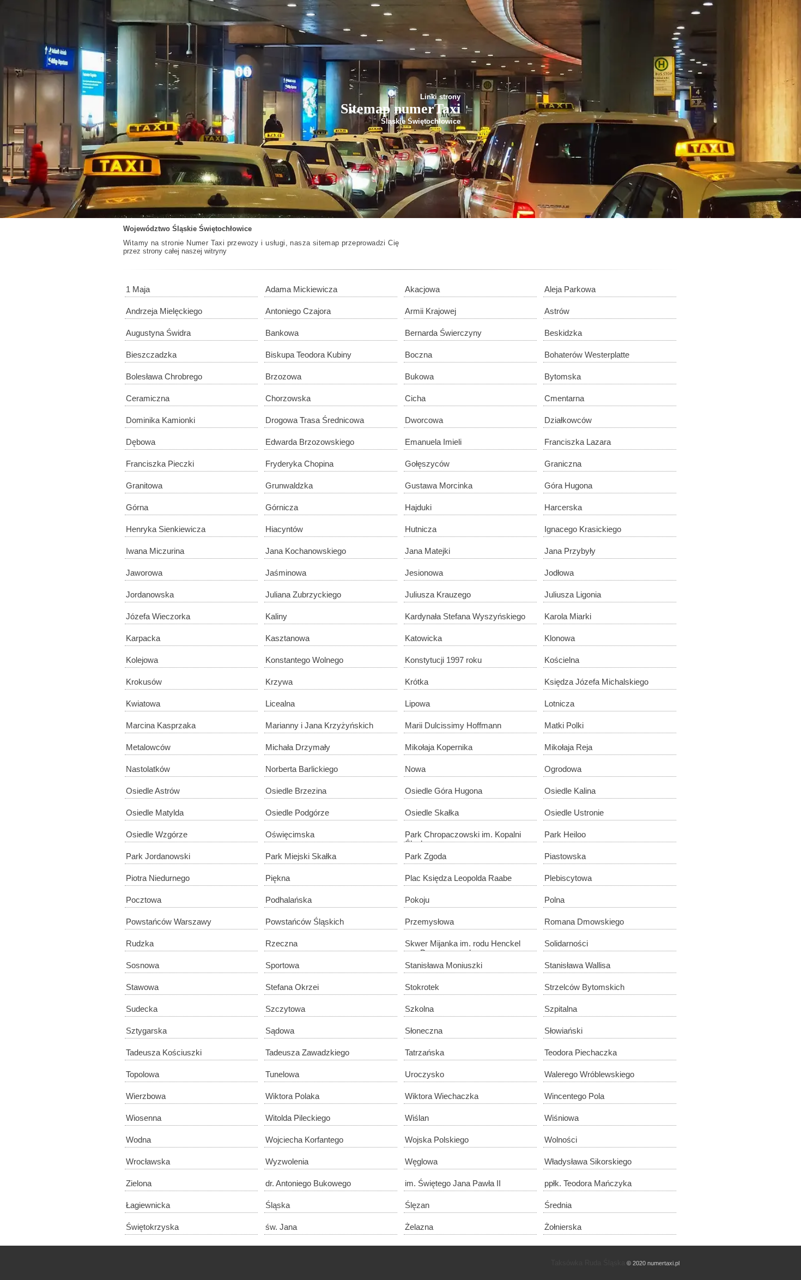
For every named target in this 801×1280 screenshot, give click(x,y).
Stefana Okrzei (292, 987)
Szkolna (419, 1008)
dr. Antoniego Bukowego (308, 1183)
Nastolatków (148, 769)
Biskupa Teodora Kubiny (308, 354)
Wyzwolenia (286, 1161)
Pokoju (417, 899)
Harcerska (563, 507)
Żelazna (419, 1226)
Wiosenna (143, 1117)
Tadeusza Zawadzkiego (307, 1052)
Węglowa (421, 1161)
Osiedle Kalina (570, 790)
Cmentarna (564, 398)
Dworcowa (424, 420)
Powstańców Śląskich (304, 921)
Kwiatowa (143, 703)
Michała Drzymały (297, 747)
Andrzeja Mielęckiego (164, 311)
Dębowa (140, 441)
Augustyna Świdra (158, 332)
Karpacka (143, 638)
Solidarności (566, 943)
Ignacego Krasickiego (582, 529)
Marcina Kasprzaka (161, 725)
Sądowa (279, 1030)
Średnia (558, 1205)
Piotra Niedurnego (158, 878)
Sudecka (141, 1008)
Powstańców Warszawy (168, 921)
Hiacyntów (284, 529)
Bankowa (282, 332)
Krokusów (144, 681)
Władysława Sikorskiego (588, 1161)
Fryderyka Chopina (299, 463)
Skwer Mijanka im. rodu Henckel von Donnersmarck (462, 945)
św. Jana (281, 1226)
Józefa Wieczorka (158, 616)
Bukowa (419, 376)
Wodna (138, 1139)
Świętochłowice (225, 229)
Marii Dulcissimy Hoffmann (453, 725)
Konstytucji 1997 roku (443, 660)
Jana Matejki (427, 551)
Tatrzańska (424, 1052)
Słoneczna (423, 1030)
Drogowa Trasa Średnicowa (314, 420)
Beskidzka (563, 332)
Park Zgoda (425, 856)
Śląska (277, 1205)
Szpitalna (560, 1008)
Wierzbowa (146, 1096)
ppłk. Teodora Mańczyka (588, 1183)
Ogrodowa (562, 769)
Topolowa (142, 1074)
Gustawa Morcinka (438, 485)
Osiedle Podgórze (297, 812)
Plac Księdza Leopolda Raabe (458, 878)
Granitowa (144, 485)
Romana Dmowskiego (584, 921)
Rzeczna (281, 943)
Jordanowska (150, 594)
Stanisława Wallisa (577, 965)
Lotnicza (559, 703)
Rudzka (140, 943)
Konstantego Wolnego (304, 660)
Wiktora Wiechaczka (441, 1096)
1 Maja (138, 289)
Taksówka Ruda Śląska (588, 1263)
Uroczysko (424, 1074)
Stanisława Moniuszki (443, 965)
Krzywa (279, 681)
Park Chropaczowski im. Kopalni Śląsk (463, 836)
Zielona (138, 1183)
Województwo (146, 229)
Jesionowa (424, 572)
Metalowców (148, 747)
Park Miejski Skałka (300, 856)
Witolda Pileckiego (297, 1117)
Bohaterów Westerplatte (586, 354)
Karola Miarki (567, 616)
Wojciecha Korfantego (304, 1139)
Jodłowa (559, 572)
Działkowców (568, 420)
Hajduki (418, 507)
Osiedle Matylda (155, 812)
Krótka (416, 681)
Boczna (418, 354)
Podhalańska (288, 899)
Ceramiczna (147, 398)
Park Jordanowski (158, 856)
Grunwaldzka (289, 485)
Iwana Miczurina (155, 551)
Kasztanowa (287, 638)
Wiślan (417, 1117)
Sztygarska (146, 1030)
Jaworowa (144, 572)
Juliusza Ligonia (572, 594)
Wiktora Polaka (292, 1096)
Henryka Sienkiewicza (165, 529)
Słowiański (563, 1030)
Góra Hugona (568, 485)
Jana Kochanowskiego (305, 551)
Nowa (415, 769)
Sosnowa (142, 965)
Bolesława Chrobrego (164, 376)
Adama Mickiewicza (301, 289)
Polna (554, 899)
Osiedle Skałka (432, 812)
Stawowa (142, 987)
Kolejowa (142, 660)
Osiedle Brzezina (295, 790)
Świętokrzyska (152, 1226)
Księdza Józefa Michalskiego (596, 681)
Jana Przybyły (570, 551)
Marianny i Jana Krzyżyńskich (319, 725)
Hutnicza (420, 529)
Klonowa (559, 638)
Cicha (415, 398)
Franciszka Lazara (577, 441)
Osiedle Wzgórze (156, 834)
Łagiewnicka (148, 1205)
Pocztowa (143, 899)
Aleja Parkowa (570, 289)
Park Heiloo (565, 834)
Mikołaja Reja (568, 747)
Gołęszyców (427, 463)
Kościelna (561, 660)
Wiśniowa (561, 1117)
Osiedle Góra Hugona (443, 790)
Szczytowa (285, 1008)
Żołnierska (562, 1226)
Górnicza (281, 507)
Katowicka (423, 638)
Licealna (280, 703)
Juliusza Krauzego (438, 594)
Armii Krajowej (430, 311)
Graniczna (562, 463)
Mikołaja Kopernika (438, 747)
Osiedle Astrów (153, 790)
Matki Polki (564, 725)
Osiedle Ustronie (574, 812)
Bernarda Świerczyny (443, 332)
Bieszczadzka (151, 354)
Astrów (556, 311)
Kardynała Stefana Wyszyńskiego (465, 616)
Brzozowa (283, 376)
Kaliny (276, 616)
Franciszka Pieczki (160, 463)
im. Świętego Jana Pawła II (453, 1183)
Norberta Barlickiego (301, 769)
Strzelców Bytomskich (584, 987)
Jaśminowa (285, 572)
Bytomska (562, 376)
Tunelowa (282, 1074)
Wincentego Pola (574, 1096)
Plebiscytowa (568, 878)
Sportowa (282, 965)
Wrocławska (148, 1161)
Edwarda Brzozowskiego (309, 441)
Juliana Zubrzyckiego (303, 594)
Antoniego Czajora (298, 311)
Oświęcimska (289, 834)
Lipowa (417, 703)
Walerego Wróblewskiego (589, 1074)
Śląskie (184, 229)
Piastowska (565, 856)
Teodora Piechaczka (580, 1052)
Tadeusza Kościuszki (164, 1052)
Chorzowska (288, 398)
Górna (137, 507)
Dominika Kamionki (160, 420)
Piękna (277, 878)
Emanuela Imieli (433, 441)
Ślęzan (417, 1205)
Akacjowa (422, 289)
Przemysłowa (429, 921)
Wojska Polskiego (437, 1139)
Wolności (560, 1139)
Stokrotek (422, 987)
